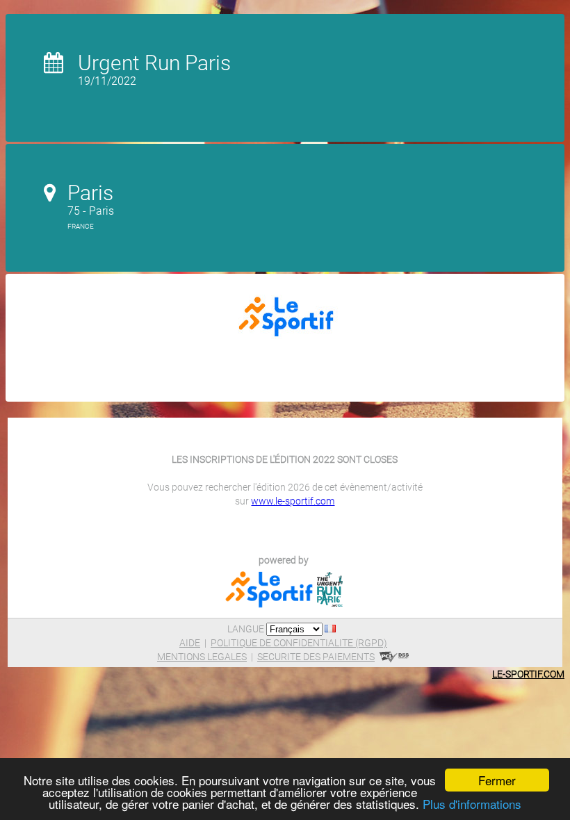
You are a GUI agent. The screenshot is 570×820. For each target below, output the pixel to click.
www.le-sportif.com (292, 501)
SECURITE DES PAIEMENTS (316, 656)
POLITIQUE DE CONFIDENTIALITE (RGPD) (299, 642)
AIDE (189, 642)
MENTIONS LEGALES (202, 656)
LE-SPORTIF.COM (528, 674)
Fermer (497, 780)
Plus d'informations (472, 803)
